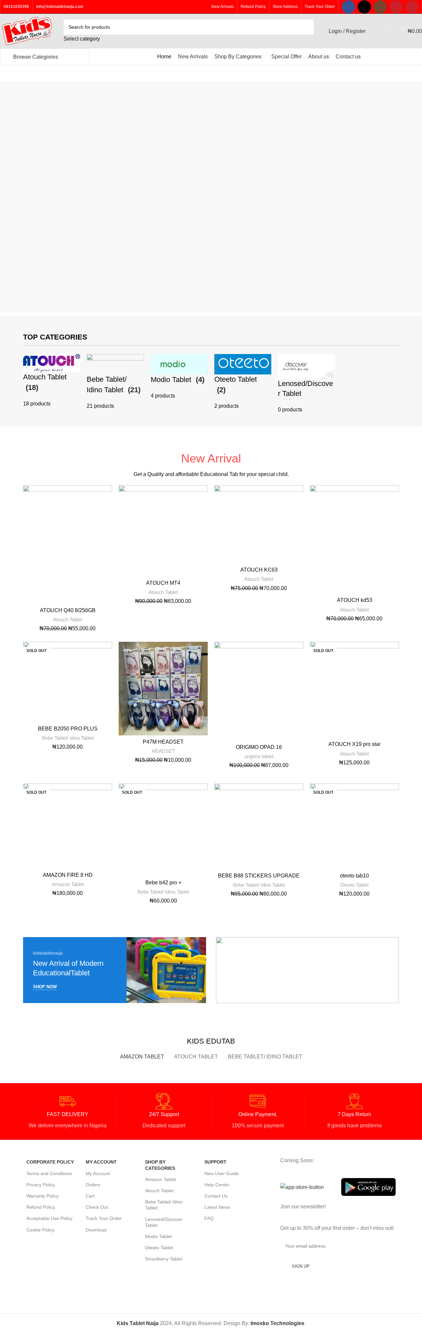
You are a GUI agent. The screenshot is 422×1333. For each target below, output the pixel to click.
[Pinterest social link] (411, 7)
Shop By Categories (160, 1164)
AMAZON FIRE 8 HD (68, 875)
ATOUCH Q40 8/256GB (68, 610)
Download (96, 1229)
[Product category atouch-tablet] (51, 381)
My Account (101, 1162)
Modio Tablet (158, 1236)
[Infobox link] (67, 1111)
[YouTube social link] (396, 7)
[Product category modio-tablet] (179, 377)
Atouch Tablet (67, 619)
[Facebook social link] (348, 7)
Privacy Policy (40, 1184)
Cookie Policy (40, 1229)
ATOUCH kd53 (354, 600)
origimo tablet (259, 756)
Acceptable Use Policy (49, 1218)
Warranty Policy (42, 1196)
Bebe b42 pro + (163, 882)
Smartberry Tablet (163, 1258)
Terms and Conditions (49, 1173)
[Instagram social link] (380, 7)
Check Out (97, 1207)
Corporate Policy (50, 1162)
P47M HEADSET (163, 742)
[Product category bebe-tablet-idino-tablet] (115, 382)
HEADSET (163, 751)
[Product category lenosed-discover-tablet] (306, 384)
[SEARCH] (306, 31)
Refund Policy (40, 1207)
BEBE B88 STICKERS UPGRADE (259, 875)
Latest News (217, 1207)
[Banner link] (114, 970)
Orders (93, 1184)
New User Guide (221, 1173)
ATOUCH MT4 (163, 583)
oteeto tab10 (354, 875)
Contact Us (215, 1196)
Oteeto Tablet (354, 885)
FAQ (209, 1218)
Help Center (216, 1184)
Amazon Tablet (68, 884)
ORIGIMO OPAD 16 (259, 747)
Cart (90, 1196)
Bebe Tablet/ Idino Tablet (68, 738)
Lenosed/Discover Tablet (164, 1222)
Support (215, 1162)
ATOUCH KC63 (259, 570)
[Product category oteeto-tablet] (243, 382)
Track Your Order (104, 1218)
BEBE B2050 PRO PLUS (68, 728)
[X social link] (364, 7)
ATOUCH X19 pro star (354, 744)
